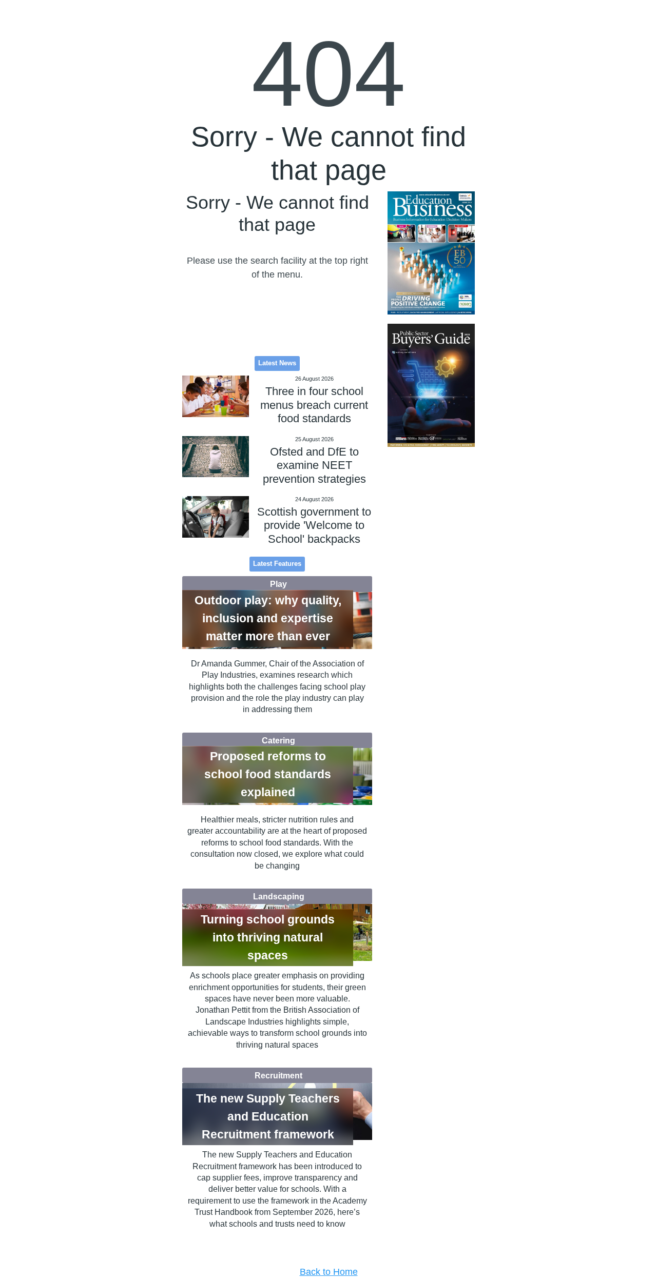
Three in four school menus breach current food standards (314, 405)
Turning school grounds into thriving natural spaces (268, 937)
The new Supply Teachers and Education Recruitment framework (268, 1116)
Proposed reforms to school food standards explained (267, 774)
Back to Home (329, 1272)
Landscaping (278, 896)
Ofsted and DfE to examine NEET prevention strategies (314, 465)
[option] (431, 253)
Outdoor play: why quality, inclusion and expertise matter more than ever (268, 618)
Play (278, 583)
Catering (278, 740)
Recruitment (278, 1075)
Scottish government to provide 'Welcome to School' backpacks (314, 525)
